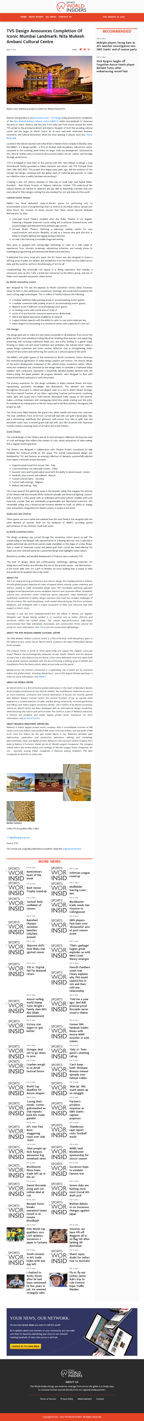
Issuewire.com (41, 118)
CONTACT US (65, 17)
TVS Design (55, 118)
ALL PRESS (51, 17)
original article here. (71, 849)
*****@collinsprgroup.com (18, 838)
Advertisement (85, 1399)
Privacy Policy (66, 1399)
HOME (24, 17)
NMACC (42, 677)
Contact (100, 1399)
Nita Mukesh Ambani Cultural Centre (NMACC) (36, 121)
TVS (41, 627)
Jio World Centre (32, 718)
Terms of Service (48, 1399)
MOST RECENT (36, 17)
